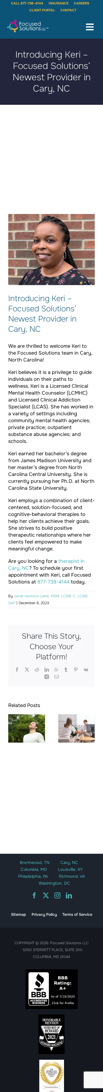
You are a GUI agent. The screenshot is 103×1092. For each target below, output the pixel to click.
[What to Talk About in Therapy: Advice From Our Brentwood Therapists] (76, 728)
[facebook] (34, 895)
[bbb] (52, 972)
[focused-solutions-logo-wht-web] (27, 21)
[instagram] (57, 895)
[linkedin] (69, 895)
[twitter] (46, 895)
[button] (12, 728)
